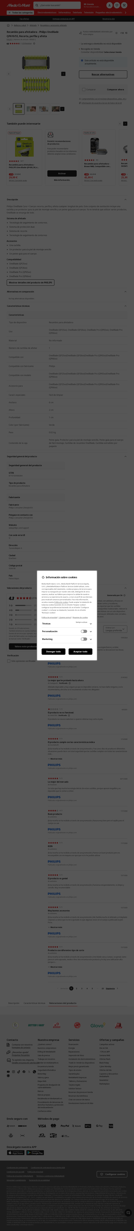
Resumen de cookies (80, 617)
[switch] (84, 631)
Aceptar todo (80, 651)
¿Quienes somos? (65, 617)
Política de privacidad (49, 617)
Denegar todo (53, 651)
